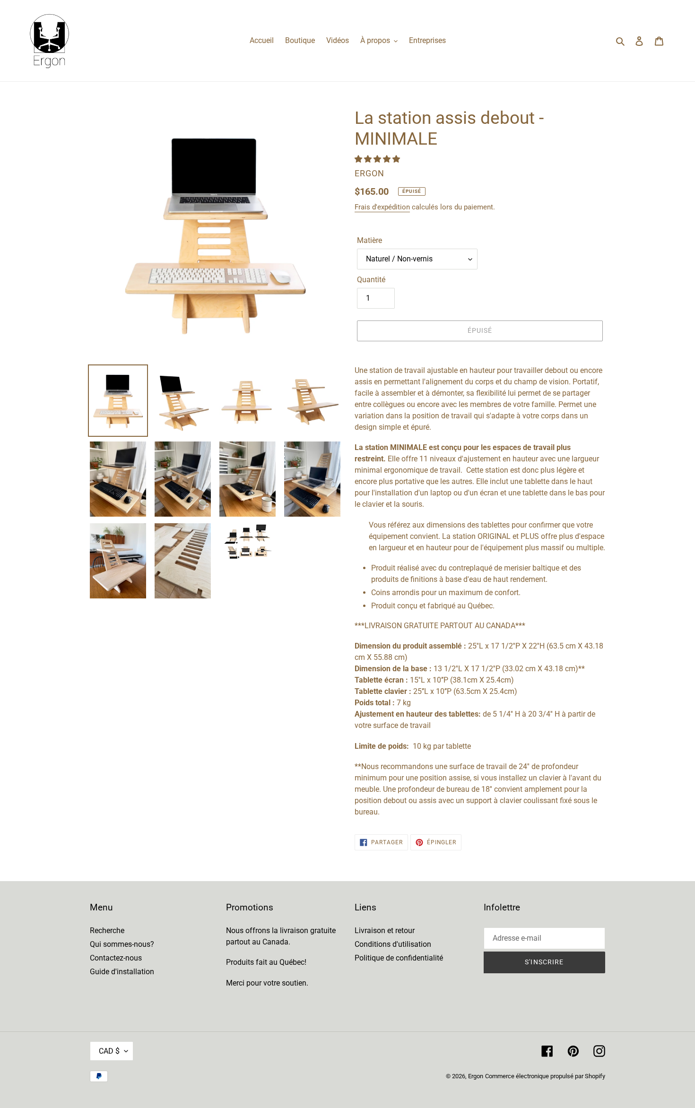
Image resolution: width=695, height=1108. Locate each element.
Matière (369, 240)
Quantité (371, 279)
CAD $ (109, 1051)
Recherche (107, 930)
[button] (378, 159)
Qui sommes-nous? (122, 944)
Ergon (475, 1076)
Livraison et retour (385, 930)
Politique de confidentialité (399, 957)
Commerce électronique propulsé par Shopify (545, 1076)
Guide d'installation (122, 971)
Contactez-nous (116, 957)
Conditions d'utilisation (393, 944)
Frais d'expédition (382, 207)
